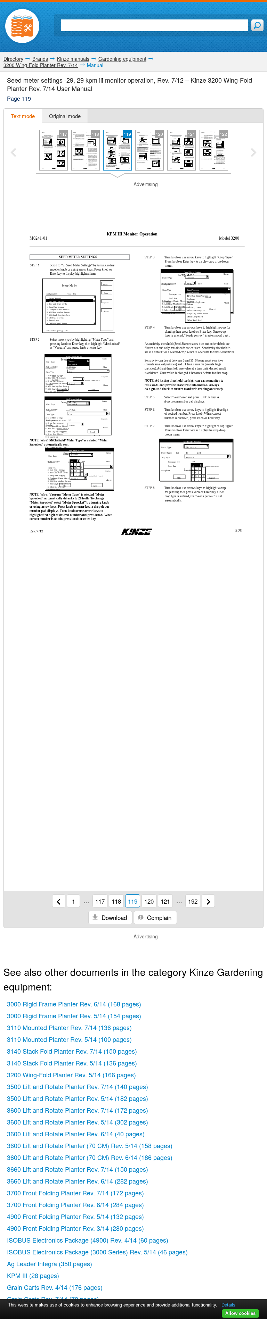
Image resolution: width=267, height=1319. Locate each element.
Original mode (65, 115)
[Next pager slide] (254, 153)
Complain (158, 917)
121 (165, 901)
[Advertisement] (133, 198)
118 (116, 901)
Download (113, 917)
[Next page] (208, 900)
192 (192, 901)
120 (149, 901)
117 (100, 901)
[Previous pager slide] (13, 153)
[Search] (257, 25)
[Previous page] (58, 900)
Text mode (23, 115)
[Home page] (22, 26)
